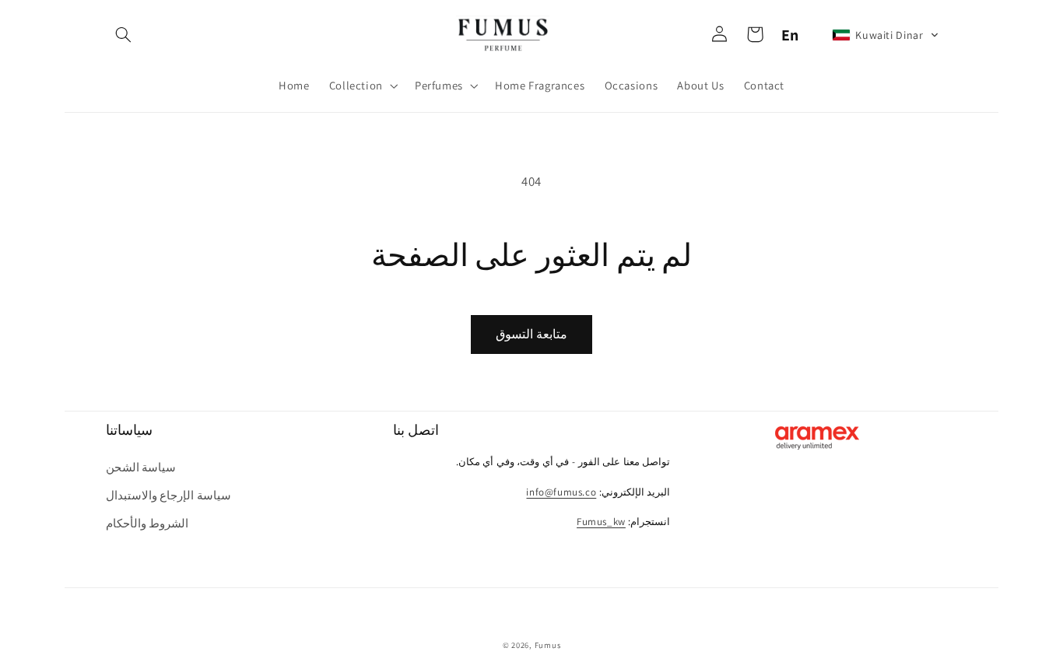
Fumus (548, 644)
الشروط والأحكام (147, 523)
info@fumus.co (561, 492)
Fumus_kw (601, 521)
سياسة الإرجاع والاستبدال (168, 495)
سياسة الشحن (141, 467)
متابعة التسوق (531, 334)
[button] (124, 35)
